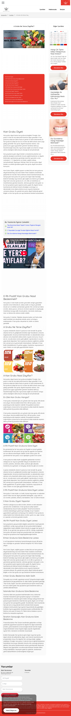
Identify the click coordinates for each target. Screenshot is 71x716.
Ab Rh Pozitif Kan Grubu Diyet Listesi (13, 93)
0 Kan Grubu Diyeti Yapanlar (12, 91)
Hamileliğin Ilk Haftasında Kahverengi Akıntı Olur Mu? (58, 95)
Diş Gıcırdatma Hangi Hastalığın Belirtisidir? (21, 233)
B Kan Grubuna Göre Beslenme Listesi (14, 95)
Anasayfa (4, 15)
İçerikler (42, 9)
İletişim (62, 9)
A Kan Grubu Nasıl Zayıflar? (11, 83)
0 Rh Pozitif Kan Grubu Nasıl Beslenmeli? (14, 78)
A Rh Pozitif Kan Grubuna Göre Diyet (13, 87)
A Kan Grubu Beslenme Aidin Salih (13, 97)
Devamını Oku (58, 68)
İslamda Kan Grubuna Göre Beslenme (14, 99)
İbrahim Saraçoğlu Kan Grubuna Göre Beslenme (16, 101)
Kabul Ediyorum (11, 710)
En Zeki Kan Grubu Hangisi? (11, 85)
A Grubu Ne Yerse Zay (22, 15)
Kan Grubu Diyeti (9, 76)
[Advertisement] (24, 62)
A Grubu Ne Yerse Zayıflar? (11, 81)
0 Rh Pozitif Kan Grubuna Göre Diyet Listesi (15, 89)
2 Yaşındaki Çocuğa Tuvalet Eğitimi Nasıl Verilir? (23, 230)
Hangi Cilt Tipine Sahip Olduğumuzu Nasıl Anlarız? (58, 52)
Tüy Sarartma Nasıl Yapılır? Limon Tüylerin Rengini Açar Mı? (24, 226)
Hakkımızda (53, 9)
